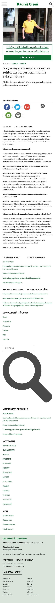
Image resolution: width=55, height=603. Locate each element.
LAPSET (6, 477)
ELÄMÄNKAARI (9, 450)
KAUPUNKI (7, 459)
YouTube (6, 339)
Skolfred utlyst (8, 262)
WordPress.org (8, 529)
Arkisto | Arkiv (12, 572)
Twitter (5, 330)
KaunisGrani (27, 4)
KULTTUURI (7, 472)
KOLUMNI (7, 463)
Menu (4, 4)
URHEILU (6, 491)
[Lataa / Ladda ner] (44, 106)
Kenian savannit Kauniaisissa (13, 273)
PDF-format (20, 566)
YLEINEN (6, 495)
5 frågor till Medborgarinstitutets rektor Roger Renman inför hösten (27, 49)
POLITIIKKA (7, 481)
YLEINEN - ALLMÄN (19, 64)
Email (5, 317)
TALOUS (6, 486)
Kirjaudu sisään (8, 515)
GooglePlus (7, 321)
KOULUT (6, 468)
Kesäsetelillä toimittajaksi (12, 282)
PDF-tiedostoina (17, 564)
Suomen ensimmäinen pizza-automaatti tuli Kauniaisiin (23, 298)
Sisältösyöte (7, 520)
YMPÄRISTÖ (7, 500)
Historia (6, 454)
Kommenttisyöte (9, 524)
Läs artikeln (27, 57)
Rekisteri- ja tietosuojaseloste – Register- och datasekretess (24, 554)
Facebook (6, 326)
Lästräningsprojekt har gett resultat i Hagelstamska (21, 278)
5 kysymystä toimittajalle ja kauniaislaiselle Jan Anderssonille (25, 294)
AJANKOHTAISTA (9, 445)
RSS (4, 335)
